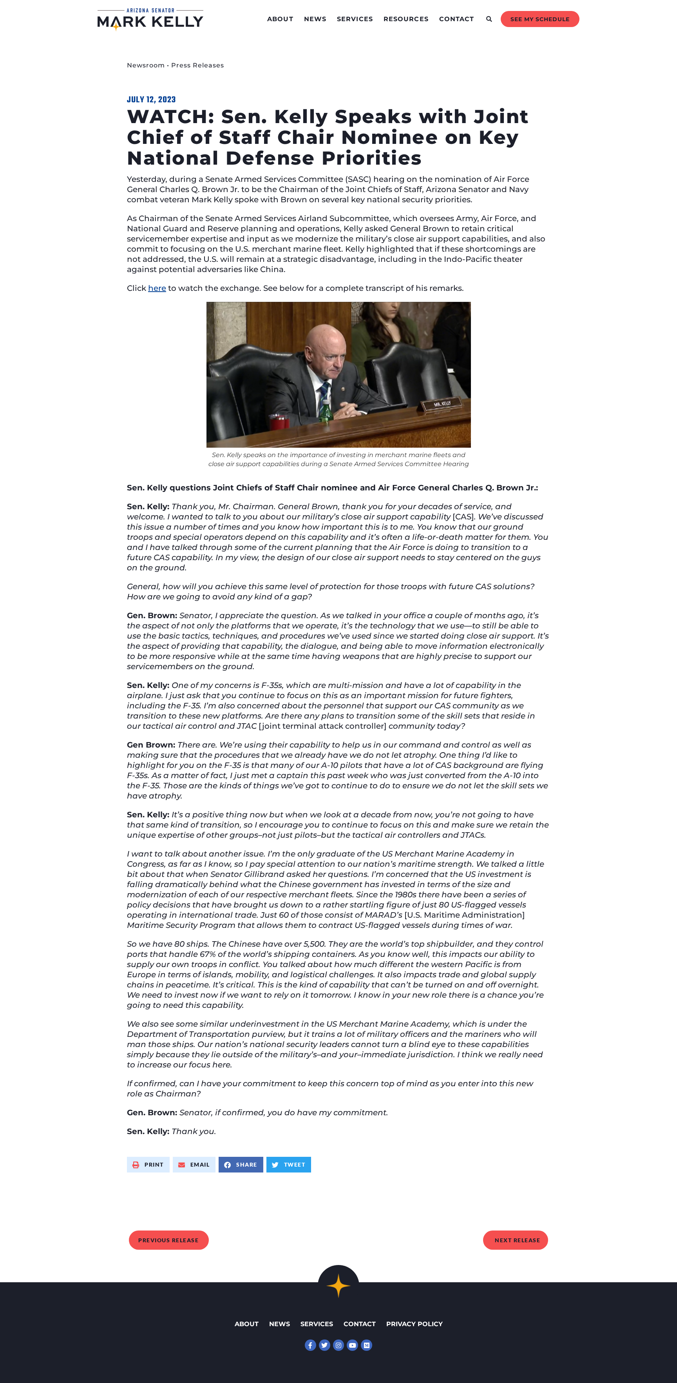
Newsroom (146, 65)
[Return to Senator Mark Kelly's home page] (150, 29)
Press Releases (197, 65)
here (157, 288)
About (280, 19)
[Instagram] (338, 1345)
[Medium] (366, 1345)
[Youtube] (352, 1345)
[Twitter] (324, 1345)
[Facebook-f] (310, 1345)
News (315, 19)
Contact (456, 19)
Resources (406, 19)
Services (355, 19)
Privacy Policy (414, 1324)
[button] (489, 19)
